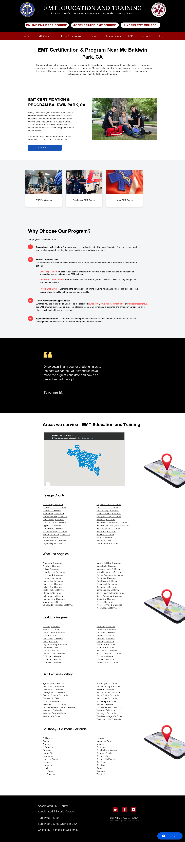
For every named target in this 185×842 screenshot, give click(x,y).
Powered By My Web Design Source (124, 820)
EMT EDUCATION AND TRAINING (93, 7)
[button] (45, 36)
